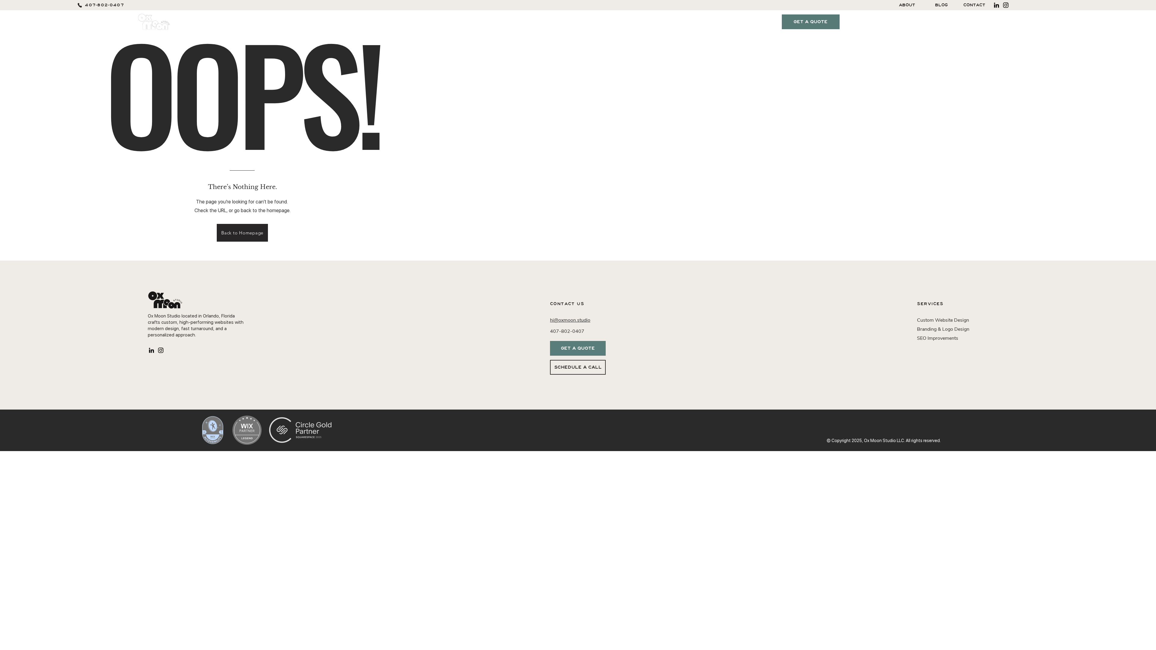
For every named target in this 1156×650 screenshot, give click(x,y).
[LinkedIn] (996, 5)
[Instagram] (1005, 5)
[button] (633, 22)
